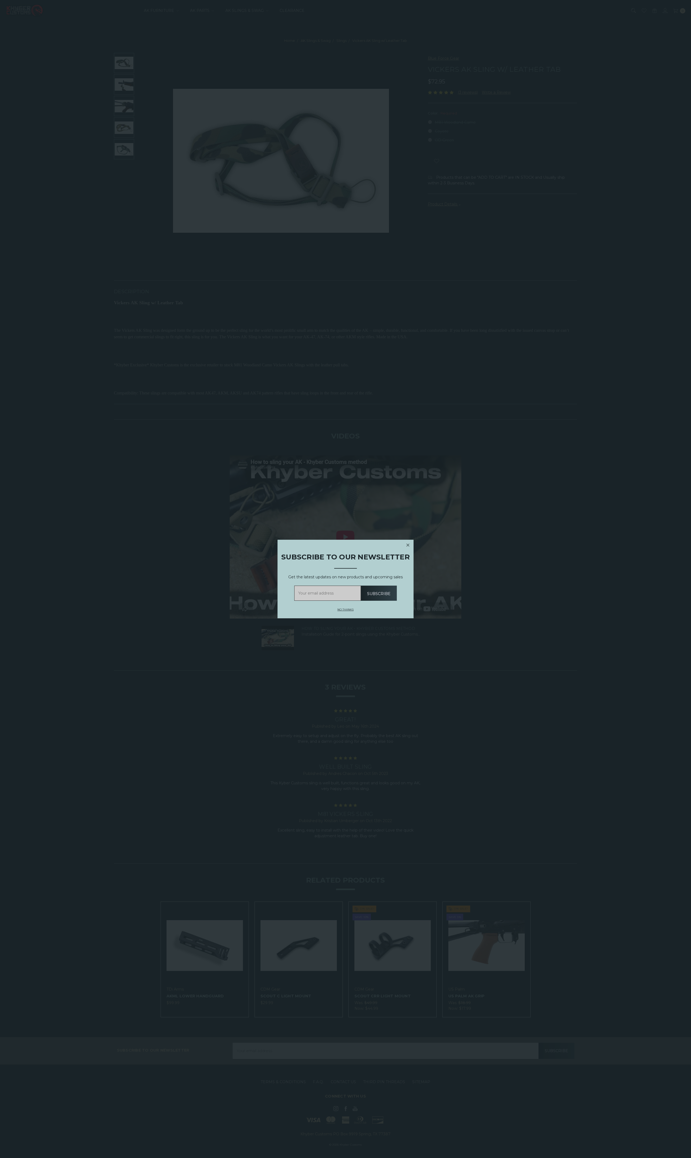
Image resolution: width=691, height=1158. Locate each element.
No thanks (345, 610)
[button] (408, 545)
